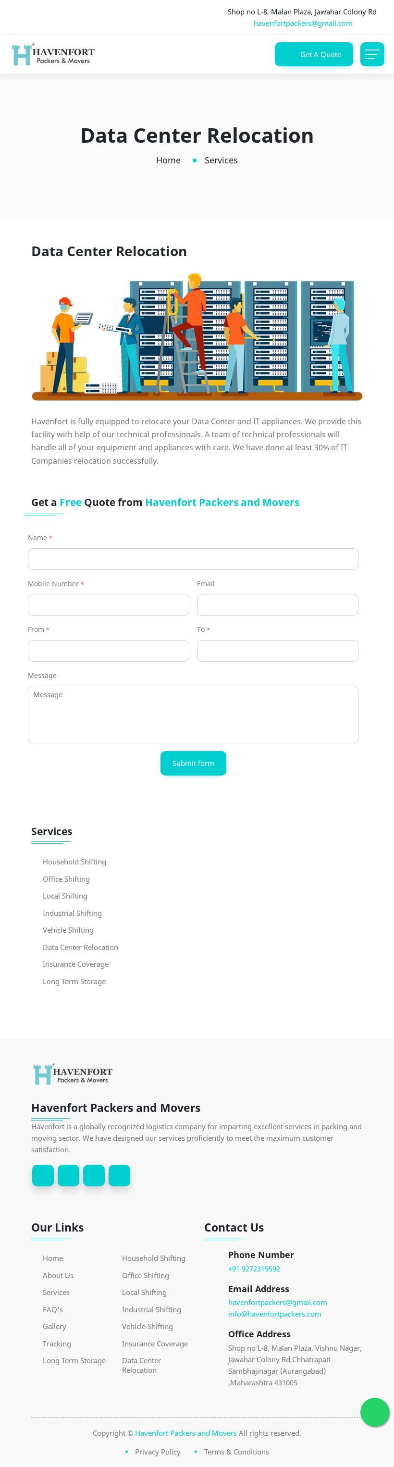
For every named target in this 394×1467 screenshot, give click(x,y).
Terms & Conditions (236, 1451)
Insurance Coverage (76, 964)
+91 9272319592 (254, 1268)
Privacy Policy (158, 1451)
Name (40, 537)
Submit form (193, 763)
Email (206, 583)
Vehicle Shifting (68, 930)
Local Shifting (65, 895)
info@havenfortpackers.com (274, 1314)
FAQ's (53, 1309)
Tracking (57, 1343)
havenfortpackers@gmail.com (303, 23)
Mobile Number (56, 583)
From (38, 629)
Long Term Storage (74, 981)
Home (168, 160)
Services (56, 1292)
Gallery (54, 1326)
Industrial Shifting (72, 913)
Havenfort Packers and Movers (186, 1433)
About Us (58, 1275)
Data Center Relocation (80, 947)
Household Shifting (74, 861)
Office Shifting (66, 879)
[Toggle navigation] (372, 54)
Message (42, 675)
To (203, 629)
